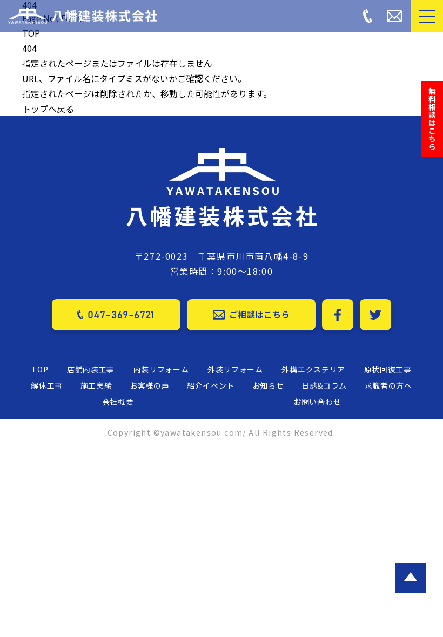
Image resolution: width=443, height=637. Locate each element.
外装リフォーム (235, 369)
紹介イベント (210, 385)
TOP (31, 32)
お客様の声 (150, 385)
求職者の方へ (388, 385)
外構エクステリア (313, 369)
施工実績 (96, 385)
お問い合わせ (317, 401)
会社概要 (118, 401)
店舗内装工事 (91, 369)
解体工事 (47, 385)
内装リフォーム (161, 369)
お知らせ (268, 385)
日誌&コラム (324, 385)
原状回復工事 (388, 369)
